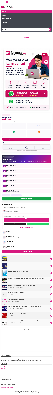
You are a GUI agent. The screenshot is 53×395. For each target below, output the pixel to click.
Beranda (4, 11)
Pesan (38, 223)
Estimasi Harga (4, 369)
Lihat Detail (15, 223)
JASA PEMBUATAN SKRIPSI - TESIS (16, 264)
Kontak (2, 373)
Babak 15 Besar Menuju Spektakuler (16, 292)
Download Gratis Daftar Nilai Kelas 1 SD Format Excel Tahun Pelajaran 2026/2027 (26, 278)
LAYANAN (4, 15)
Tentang (3, 366)
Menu (3, 2)
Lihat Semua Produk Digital (26, 251)
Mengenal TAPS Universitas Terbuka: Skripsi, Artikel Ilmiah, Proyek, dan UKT (24, 306)
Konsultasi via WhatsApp (26, 198)
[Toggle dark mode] (7, 2)
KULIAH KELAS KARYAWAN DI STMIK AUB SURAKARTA (20, 257)
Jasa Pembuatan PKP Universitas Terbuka (17, 313)
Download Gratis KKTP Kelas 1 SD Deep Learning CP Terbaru (21, 285)
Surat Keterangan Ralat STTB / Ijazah (16, 299)
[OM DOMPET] (7, 6)
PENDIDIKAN (4, 22)
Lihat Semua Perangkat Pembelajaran (26, 227)
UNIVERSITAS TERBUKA (6, 18)
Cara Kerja (3, 368)
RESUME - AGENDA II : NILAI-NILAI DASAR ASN (18, 271)
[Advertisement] (27, 340)
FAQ (2, 371)
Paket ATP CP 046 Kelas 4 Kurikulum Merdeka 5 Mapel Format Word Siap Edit (25, 320)
